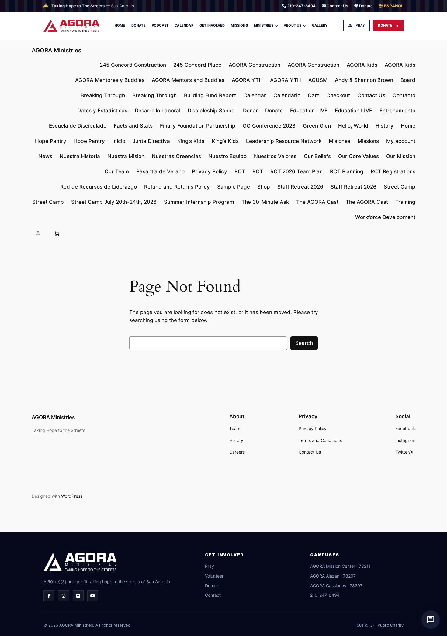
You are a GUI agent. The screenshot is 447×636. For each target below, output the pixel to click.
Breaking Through (103, 95)
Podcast (160, 25)
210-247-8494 (301, 5)
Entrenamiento (397, 111)
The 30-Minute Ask (265, 202)
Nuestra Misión (125, 156)
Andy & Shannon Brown (364, 80)
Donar (250, 111)
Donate (365, 5)
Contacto (404, 95)
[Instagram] (63, 595)
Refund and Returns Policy (177, 187)
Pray (360, 25)
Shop (263, 187)
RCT (239, 171)
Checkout (338, 95)
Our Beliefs (317, 156)
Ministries (263, 25)
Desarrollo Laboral (157, 111)
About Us (293, 25)
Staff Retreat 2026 (300, 187)
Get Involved (212, 25)
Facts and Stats (133, 126)
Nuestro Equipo (227, 156)
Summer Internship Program (199, 202)
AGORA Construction (254, 65)
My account (400, 141)
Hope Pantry (50, 141)
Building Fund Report (210, 95)
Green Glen (317, 126)
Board (407, 80)
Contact (213, 595)
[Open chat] (430, 619)
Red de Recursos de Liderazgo (98, 187)
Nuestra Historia (80, 156)
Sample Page (233, 187)
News (45, 156)
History (384, 126)
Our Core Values (358, 156)
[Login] (38, 233)
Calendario (286, 95)
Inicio (118, 141)
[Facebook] (48, 595)
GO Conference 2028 (269, 126)
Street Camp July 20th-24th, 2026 (114, 202)
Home (120, 25)
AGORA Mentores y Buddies (109, 80)
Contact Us (337, 5)
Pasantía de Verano (160, 171)
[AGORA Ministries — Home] (71, 26)
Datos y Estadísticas (102, 111)
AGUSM (317, 80)
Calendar (184, 25)
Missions (239, 25)
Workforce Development (385, 217)
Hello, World (353, 126)
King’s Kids (190, 141)
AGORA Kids (362, 65)
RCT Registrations (393, 171)
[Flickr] (78, 595)
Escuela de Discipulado (77, 126)
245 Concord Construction (133, 65)
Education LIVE (308, 111)
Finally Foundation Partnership (197, 126)
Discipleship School (212, 111)
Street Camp (399, 187)
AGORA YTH (247, 80)
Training (405, 202)
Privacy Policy (209, 171)
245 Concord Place (197, 65)
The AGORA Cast (317, 202)
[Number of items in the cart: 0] (56, 233)
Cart (313, 95)
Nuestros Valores (275, 156)
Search (304, 343)
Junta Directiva (151, 141)
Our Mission (400, 156)
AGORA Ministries (56, 50)
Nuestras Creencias (176, 156)
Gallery (319, 25)
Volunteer (214, 575)
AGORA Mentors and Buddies (188, 80)
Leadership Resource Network (283, 141)
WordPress (71, 496)
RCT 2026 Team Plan (296, 171)
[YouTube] (92, 595)
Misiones (339, 141)
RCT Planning (346, 171)
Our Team (117, 171)
